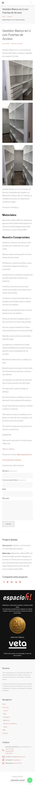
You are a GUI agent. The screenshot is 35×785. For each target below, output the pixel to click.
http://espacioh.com (24, 454)
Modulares (6, 717)
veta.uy (11, 449)
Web (4, 489)
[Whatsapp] (29, 780)
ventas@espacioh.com (18, 756)
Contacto (5, 733)
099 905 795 (9, 751)
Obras (5, 727)
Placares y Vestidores (17, 43)
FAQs (4, 730)
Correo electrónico (14, 480)
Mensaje (5, 498)
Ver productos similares (11, 460)
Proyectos (5, 707)
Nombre (9, 471)
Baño (4, 714)
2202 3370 (8, 753)
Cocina (5, 710)
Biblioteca (6, 720)
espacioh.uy (17, 760)
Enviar (8, 524)
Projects (9, 16)
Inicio (3, 16)
